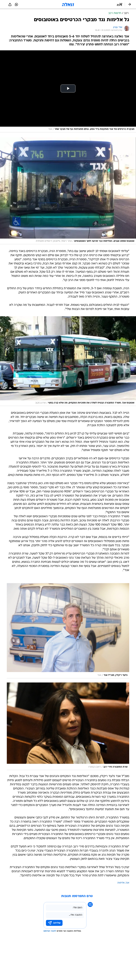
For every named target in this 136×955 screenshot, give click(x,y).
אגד (127, 883)
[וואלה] (68, 4)
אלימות (121, 883)
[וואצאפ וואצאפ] (16, 4)
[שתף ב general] (10, 4)
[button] (119, 4)
